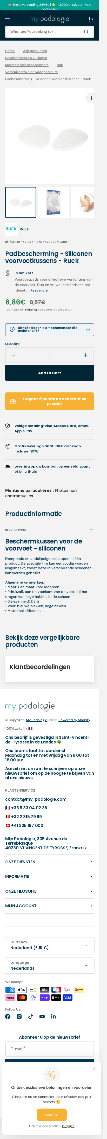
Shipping (31, 299)
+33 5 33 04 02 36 (29, 797)
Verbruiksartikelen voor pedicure (31, 72)
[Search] (87, 31)
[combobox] (49, 32)
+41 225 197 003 (27, 815)
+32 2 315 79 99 (26, 806)
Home (10, 51)
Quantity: (12, 334)
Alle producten (35, 51)
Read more (39, 280)
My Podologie (36, 709)
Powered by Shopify (74, 709)
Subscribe (50, 1055)
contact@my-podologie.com (35, 789)
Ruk (60, 65)
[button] (7, 19)
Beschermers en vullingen (26, 58)
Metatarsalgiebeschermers (27, 65)
